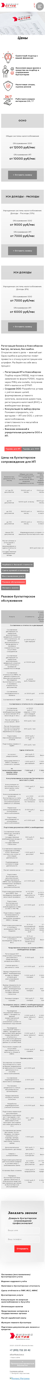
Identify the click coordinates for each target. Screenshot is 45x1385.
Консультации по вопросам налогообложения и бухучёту (15, 1301)
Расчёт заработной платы (13, 1318)
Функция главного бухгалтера (16, 1322)
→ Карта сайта (15, 1357)
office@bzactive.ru (17, 1354)
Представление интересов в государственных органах (15, 1312)
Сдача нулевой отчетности (15, 570)
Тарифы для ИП (13, 449)
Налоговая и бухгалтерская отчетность (20, 1286)
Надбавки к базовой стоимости (17, 564)
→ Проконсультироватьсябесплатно (22, 1363)
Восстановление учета (13, 576)
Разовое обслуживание (14, 582)
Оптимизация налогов (12, 1306)
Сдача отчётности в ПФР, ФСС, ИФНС (19, 1290)
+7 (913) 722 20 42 (20, 1350)
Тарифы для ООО (31, 449)
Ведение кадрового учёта (14, 1281)
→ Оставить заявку (22, 175)
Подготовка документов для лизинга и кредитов (20, 1328)
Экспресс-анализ (10, 588)
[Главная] (9, 5)
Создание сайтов (16, 1371)
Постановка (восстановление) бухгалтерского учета (15, 1276)
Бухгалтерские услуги (12, 1295)
